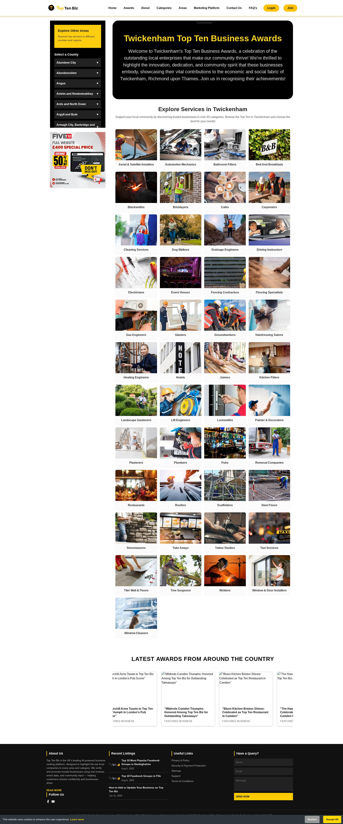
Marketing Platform (206, 7)
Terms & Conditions (182, 781)
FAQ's (253, 7)
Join (290, 7)
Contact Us (234, 7)
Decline (312, 819)
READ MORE (54, 790)
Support (176, 776)
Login (271, 7)
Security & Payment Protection (189, 765)
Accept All (332, 819)
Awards (129, 7)
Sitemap (176, 770)
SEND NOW (242, 796)
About (145, 7)
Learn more (77, 819)
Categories (164, 7)
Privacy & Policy (180, 760)
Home (112, 7)
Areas (183, 7)
